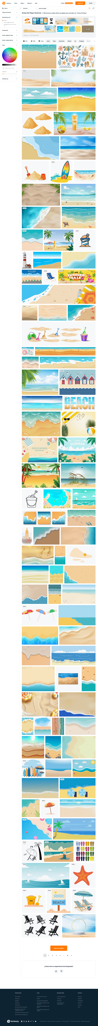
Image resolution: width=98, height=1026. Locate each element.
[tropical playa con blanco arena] (58, 240)
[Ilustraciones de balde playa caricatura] (85, 240)
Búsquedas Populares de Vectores (43, 1003)
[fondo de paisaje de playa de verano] (41, 475)
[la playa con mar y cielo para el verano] (78, 808)
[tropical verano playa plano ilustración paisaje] (58, 851)
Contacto (59, 998)
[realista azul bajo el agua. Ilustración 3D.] (42, 403)
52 (67, 955)
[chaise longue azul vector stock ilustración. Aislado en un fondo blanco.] (50, 277)
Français (80, 1005)
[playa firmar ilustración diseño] (59, 901)
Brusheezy (17, 996)
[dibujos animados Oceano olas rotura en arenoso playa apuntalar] (68, 362)
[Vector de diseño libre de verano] (28, 351)
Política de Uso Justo (85, 1021)
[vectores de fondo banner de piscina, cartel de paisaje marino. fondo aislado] (77, 704)
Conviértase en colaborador (60, 1003)
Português (80, 1000)
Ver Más (88, 29)
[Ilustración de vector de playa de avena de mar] (78, 475)
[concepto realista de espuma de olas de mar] (30, 362)
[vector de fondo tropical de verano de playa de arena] (78, 195)
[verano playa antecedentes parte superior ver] (77, 635)
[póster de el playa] (43, 726)
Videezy (17, 1000)
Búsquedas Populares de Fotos (43, 1006)
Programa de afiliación (42, 1000)
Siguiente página (59, 948)
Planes (62, 3)
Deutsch (80, 1003)
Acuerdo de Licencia (42, 996)
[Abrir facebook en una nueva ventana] (21, 1021)
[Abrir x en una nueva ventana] (33, 1021)
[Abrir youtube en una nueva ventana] (35, 1021)
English (80, 996)
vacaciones (61, 41)
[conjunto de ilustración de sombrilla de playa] (39, 615)
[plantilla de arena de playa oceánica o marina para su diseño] (46, 536)
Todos (5, 20)
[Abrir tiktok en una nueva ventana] (31, 1021)
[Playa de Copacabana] (32, 277)
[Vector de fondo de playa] (84, 499)
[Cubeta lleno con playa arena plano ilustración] (34, 901)
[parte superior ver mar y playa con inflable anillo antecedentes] (37, 829)
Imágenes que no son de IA (10, 25)
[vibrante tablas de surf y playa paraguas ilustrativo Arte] (33, 768)
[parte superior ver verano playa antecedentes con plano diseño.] (31, 808)
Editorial (29, 3)
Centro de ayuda (61, 996)
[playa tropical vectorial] (80, 403)
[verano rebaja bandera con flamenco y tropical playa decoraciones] (77, 277)
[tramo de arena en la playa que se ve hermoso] (34, 594)
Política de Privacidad (75, 1021)
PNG (34, 41)
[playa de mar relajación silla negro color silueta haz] (41, 925)
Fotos (15, 3)
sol (75, 41)
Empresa (17, 1003)
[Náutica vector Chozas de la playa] (77, 382)
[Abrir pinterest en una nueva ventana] (28, 1021)
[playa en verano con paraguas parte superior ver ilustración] (78, 788)
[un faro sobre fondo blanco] (27, 260)
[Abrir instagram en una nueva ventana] (24, 1021)
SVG (26, 41)
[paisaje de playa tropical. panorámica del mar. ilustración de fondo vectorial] (78, 148)
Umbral (4, 71)
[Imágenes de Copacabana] (39, 450)
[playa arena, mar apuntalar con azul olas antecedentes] (80, 574)
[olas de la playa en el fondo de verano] (41, 424)
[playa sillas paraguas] (84, 901)
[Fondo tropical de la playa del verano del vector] (40, 382)
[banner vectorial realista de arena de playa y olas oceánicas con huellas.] (38, 555)
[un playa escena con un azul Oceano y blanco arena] (82, 313)
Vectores (8, 3)
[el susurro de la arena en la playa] (79, 217)
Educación (17, 1005)
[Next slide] (93, 41)
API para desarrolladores (21, 1007)
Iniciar (90, 3)
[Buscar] (89, 8)
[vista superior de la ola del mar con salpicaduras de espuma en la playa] (41, 217)
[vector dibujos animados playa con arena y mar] (84, 768)
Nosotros (59, 1000)
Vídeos (22, 3)
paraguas (81, 41)
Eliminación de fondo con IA (22, 1012)
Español (80, 998)
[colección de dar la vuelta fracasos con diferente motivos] (85, 851)
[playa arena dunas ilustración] (85, 172)
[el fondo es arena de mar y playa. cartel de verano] (56, 574)
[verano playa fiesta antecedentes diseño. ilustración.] (27, 726)
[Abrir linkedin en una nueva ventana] (26, 1021)
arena (48, 41)
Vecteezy (17, 998)
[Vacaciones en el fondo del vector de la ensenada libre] (57, 499)
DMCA (38, 998)
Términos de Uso (65, 1021)
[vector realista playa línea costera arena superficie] (36, 78)
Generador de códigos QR (21, 1014)
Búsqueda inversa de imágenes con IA (20, 1009)
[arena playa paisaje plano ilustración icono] (81, 555)
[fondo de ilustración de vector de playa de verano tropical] (39, 99)
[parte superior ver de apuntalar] (68, 679)
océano (69, 41)
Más (36, 3)
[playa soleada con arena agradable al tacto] (35, 574)
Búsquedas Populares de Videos (43, 1010)
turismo (89, 41)
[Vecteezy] (3, 3)
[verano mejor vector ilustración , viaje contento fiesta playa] (74, 829)
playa (54, 41)
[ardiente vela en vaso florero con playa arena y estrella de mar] (27, 536)
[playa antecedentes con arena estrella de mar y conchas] (54, 594)
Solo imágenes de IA (9, 22)
